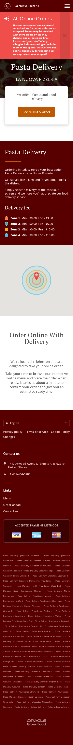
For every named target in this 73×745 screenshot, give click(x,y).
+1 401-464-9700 (19, 474)
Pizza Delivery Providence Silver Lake (44, 601)
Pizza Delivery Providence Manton (34, 595)
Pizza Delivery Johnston (29, 560)
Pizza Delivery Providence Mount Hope (51, 646)
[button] (67, 6)
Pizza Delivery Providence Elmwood (44, 636)
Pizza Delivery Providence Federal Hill (23, 626)
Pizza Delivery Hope (58, 686)
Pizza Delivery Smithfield (40, 676)
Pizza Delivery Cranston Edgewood (50, 575)
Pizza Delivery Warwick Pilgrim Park (43, 681)
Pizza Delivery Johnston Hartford (21, 555)
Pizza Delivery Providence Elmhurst (34, 611)
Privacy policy (13, 432)
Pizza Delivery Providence (31, 661)
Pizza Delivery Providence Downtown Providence (29, 651)
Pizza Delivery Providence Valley (44, 616)
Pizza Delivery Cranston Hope (38, 570)
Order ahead (12, 505)
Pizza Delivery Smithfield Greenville (33, 671)
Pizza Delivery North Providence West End (38, 585)
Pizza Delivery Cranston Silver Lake (33, 565)
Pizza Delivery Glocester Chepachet (34, 701)
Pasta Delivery (22, 706)
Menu (7, 498)
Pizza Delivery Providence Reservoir (52, 621)
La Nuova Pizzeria (26, 6)
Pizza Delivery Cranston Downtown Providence (27, 580)
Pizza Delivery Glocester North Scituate (23, 696)
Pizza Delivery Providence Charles (33, 631)
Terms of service (36, 432)
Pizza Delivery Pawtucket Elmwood (21, 691)
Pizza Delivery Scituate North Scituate (32, 666)
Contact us (10, 511)
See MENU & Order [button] (36, 112)
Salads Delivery (38, 706)
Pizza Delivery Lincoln (34, 686)
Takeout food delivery (58, 706)
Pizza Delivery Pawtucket (55, 691)
